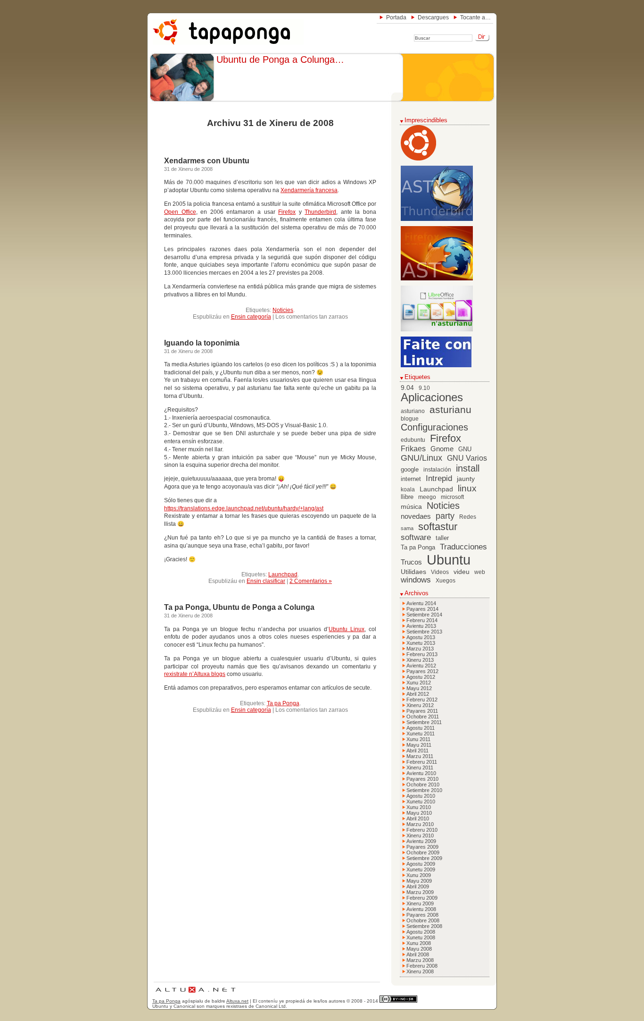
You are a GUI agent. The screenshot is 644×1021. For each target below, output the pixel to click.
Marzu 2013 (420, 648)
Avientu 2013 (421, 626)
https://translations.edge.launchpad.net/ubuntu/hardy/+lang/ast (243, 508)
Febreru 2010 (422, 830)
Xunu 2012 (418, 682)
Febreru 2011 (421, 762)
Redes (467, 517)
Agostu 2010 (420, 796)
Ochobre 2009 (422, 852)
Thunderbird (320, 212)
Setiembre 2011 (424, 722)
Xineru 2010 (420, 835)
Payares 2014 (422, 609)
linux (467, 488)
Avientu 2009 (421, 841)
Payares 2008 (422, 915)
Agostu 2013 (420, 637)
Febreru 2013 (422, 654)
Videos (440, 572)
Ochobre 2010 (422, 784)
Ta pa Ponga (283, 703)
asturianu (450, 409)
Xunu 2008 (418, 943)
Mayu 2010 (419, 813)
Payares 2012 (422, 671)
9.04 (407, 387)
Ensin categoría (251, 316)
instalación (437, 469)
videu (462, 571)
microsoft (452, 497)
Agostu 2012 (420, 677)
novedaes (416, 516)
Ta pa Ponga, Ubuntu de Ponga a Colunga (239, 607)
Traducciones (463, 546)
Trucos (411, 562)
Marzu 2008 (420, 960)
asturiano (413, 411)
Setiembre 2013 (424, 631)
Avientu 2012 (421, 665)
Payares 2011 (422, 711)
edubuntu (413, 440)
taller (442, 538)
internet (411, 479)
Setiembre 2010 (424, 790)
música (411, 506)
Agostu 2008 (420, 932)
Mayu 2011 (418, 745)
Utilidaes (413, 571)
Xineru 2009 (420, 903)
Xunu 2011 (418, 739)
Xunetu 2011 (420, 733)
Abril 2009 (417, 886)
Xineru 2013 (420, 660)
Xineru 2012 (420, 705)
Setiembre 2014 (424, 614)
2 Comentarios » (310, 581)
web (479, 572)
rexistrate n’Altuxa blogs (194, 674)
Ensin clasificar (266, 581)
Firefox (287, 212)
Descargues (433, 17)
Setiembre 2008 (424, 926)
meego (427, 497)
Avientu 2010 (421, 773)
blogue (410, 418)
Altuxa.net (237, 1001)
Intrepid (439, 478)
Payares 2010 (422, 779)
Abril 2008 (417, 954)
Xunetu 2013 (420, 643)
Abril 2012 (417, 694)
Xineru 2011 (419, 767)
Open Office (180, 212)
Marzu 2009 (420, 892)
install (467, 468)
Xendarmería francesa (309, 190)
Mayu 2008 (419, 949)
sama (407, 528)
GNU (464, 449)
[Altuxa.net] (195, 993)
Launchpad (282, 574)
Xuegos (445, 580)
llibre (407, 497)
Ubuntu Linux (346, 629)
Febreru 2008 (422, 966)
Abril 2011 (417, 750)
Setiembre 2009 (424, 858)
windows (416, 579)
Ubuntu (449, 559)
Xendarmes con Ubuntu (206, 161)
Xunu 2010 (418, 807)
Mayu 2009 (419, 881)
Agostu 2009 (420, 864)
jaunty (466, 478)
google (410, 469)
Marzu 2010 (420, 824)
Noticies (282, 310)
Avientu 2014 (421, 603)
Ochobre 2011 (422, 716)
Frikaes (413, 449)
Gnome (442, 449)
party (445, 516)
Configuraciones (434, 427)
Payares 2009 (422, 847)
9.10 (424, 388)
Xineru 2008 (420, 971)
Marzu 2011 (419, 756)
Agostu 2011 (420, 728)
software (416, 537)
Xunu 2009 (418, 875)
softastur (437, 526)
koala (408, 489)
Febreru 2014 (422, 620)
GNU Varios (467, 458)
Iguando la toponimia (201, 343)
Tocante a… (475, 17)
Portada (396, 17)
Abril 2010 (417, 818)
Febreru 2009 (422, 898)
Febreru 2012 (422, 699)
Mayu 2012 (419, 688)
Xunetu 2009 (420, 869)
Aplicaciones (432, 397)
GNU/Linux (421, 458)
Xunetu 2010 (420, 801)
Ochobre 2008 (422, 920)
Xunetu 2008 (420, 937)
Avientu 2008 (421, 909)
